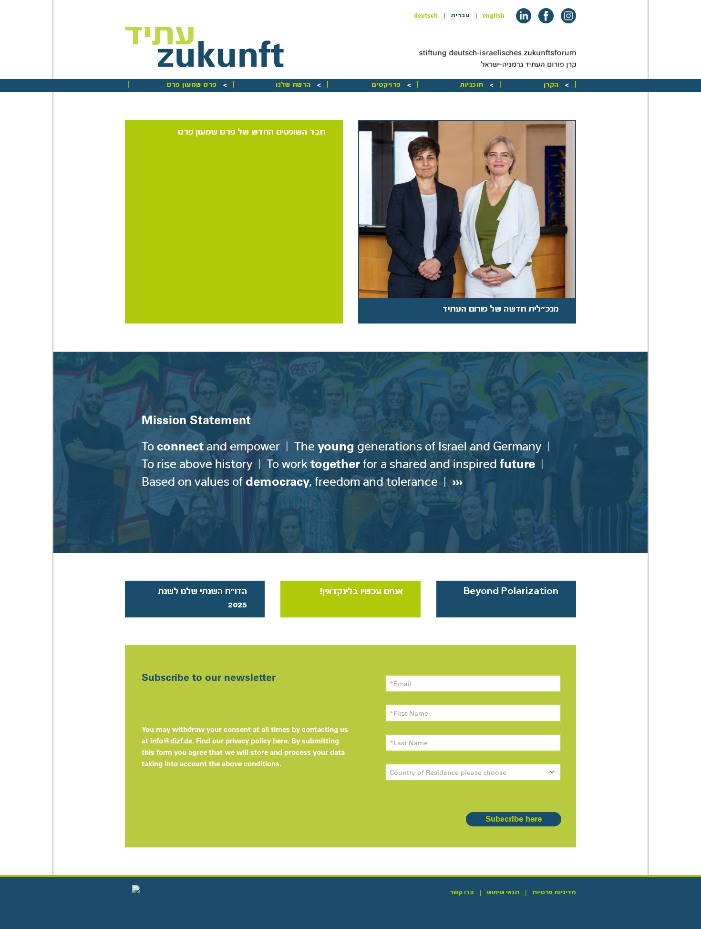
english (494, 15)
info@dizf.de (171, 740)
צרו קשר (462, 892)
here (280, 740)
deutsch (426, 15)
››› (456, 481)
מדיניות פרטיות (554, 892)
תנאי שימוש (503, 892)
